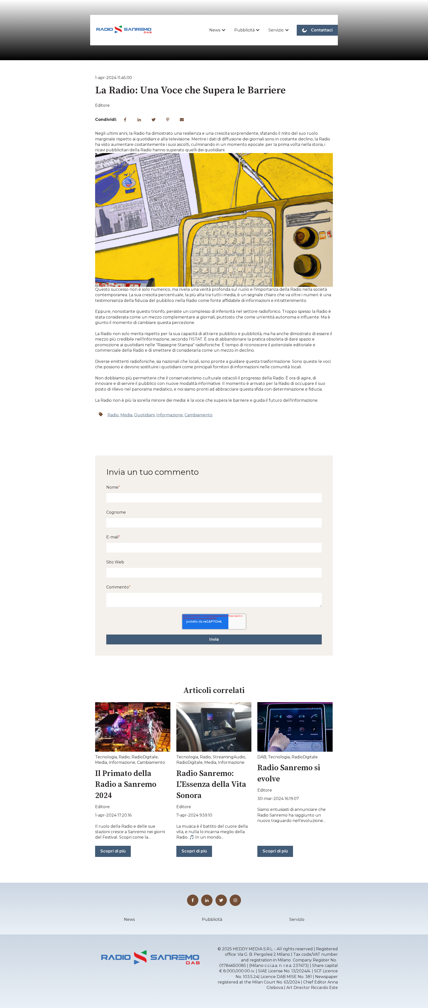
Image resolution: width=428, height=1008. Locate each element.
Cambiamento (199, 415)
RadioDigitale (145, 757)
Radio (113, 415)
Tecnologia (106, 757)
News (214, 30)
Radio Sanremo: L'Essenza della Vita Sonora (211, 785)
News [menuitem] (129, 919)
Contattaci (322, 30)
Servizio (276, 30)
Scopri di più (113, 851)
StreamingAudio (229, 757)
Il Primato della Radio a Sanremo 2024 (125, 785)
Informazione (169, 415)
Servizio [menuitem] (296, 919)
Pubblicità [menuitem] (212, 919)
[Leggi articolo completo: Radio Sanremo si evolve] (295, 727)
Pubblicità (244, 30)
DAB (261, 757)
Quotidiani (144, 415)
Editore (102, 105)
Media (126, 415)
